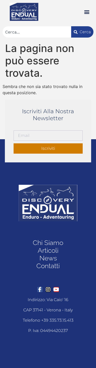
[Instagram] (48, 289)
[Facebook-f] (39, 289)
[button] (86, 12)
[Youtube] (56, 289)
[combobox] (37, 32)
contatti (48, 266)
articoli (48, 250)
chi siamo (48, 243)
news (48, 258)
